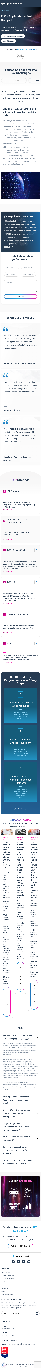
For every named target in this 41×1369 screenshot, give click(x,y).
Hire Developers (7, 1294)
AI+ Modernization (7, 1276)
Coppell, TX (13, 1340)
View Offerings (8, 41)
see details (7, 510)
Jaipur (14, 1344)
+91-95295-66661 (7, 1335)
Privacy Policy (24, 1367)
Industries (4, 1288)
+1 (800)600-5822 (7, 1329)
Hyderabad (26, 1344)
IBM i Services (6, 1272)
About (3, 1291)
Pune (19, 1344)
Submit (20, 296)
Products (4, 1282)
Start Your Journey (20, 809)
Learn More (7, 1002)
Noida (33, 1344)
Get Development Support (13, 36)
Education (4, 1285)
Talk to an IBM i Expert (20, 1246)
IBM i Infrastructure (8, 1279)
